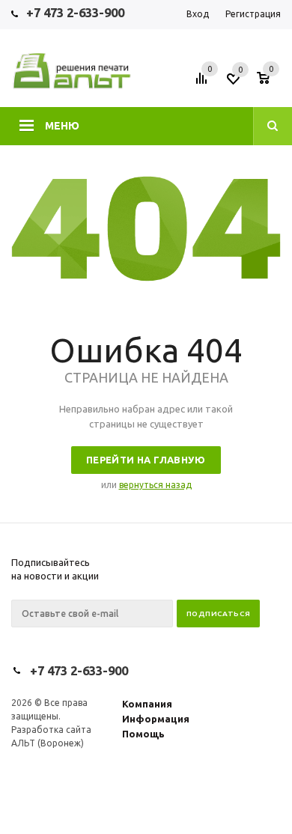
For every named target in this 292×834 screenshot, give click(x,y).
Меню (62, 126)
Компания (147, 703)
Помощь (143, 733)
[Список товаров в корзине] (270, 83)
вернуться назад (155, 485)
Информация (155, 718)
